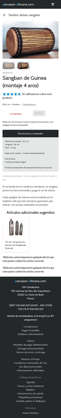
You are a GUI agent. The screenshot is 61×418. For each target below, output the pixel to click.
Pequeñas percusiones (30, 397)
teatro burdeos (31, 412)
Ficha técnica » (29, 104)
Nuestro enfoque (30, 359)
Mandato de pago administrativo (30, 344)
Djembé (30, 382)
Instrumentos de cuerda (30, 393)
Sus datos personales (30, 366)
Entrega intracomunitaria (30, 348)
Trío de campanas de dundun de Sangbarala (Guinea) (15, 245)
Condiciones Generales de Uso (30, 362)
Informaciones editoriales (30, 370)
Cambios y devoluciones (30, 334)
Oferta (30, 340)
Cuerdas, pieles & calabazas (30, 401)
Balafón (30, 389)
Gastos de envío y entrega (30, 352)
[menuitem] (9, 65)
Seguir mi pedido (30, 330)
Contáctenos (31, 326)
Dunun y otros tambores (30, 386)
